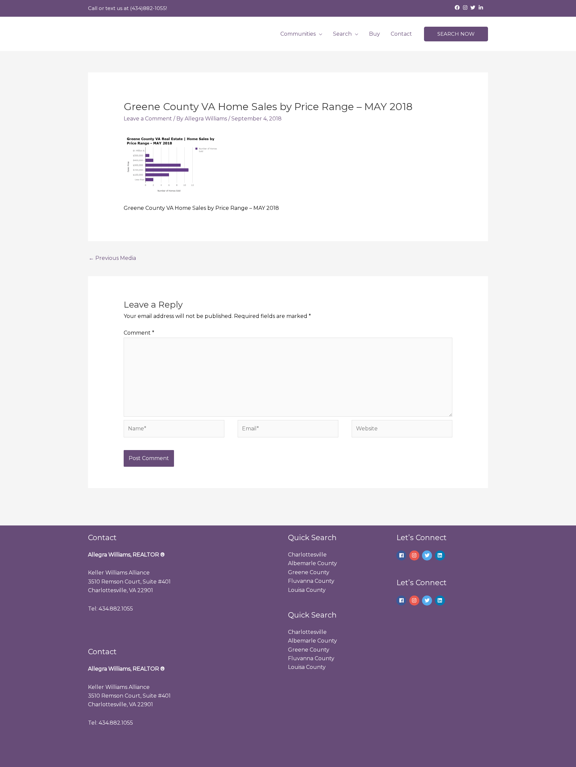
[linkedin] (441, 555)
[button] (456, 34)
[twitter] (473, 7)
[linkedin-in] (481, 7)
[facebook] (458, 7)
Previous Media (112, 258)
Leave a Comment (148, 118)
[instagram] (466, 7)
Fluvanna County (311, 581)
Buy (374, 34)
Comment (139, 333)
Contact (401, 34)
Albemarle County (312, 563)
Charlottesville (307, 554)
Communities (298, 34)
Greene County (308, 572)
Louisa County (307, 590)
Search (342, 34)
